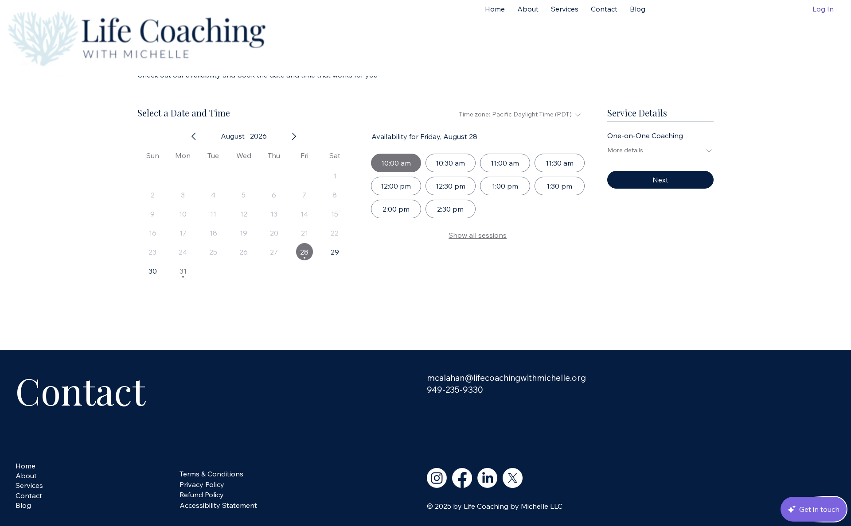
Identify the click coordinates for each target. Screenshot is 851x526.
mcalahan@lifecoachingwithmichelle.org (506, 377)
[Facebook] (462, 478)
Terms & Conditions (211, 473)
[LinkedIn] (487, 478)
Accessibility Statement (218, 505)
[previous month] (193, 136)
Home (25, 465)
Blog (23, 505)
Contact (29, 495)
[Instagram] (437, 478)
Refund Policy (202, 494)
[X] (513, 478)
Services (29, 485)
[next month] (294, 136)
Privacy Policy (202, 484)
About (26, 475)
